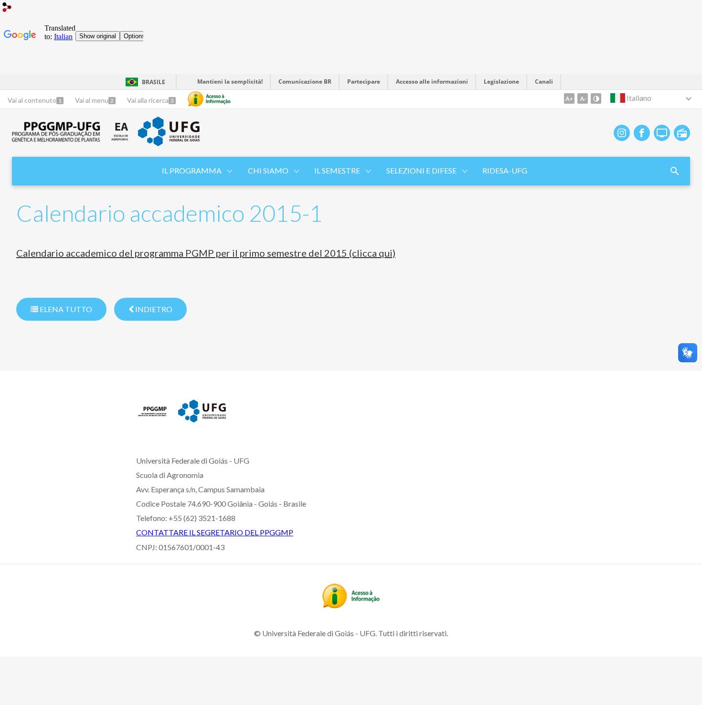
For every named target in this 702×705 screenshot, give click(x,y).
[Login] (7, 8)
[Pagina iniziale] (152, 418)
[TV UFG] (662, 133)
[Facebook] (642, 133)
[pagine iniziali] (56, 139)
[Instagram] (622, 133)
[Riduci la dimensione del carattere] (582, 98)
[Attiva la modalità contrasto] (596, 98)
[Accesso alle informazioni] (209, 99)
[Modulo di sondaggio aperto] (675, 171)
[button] (192, 171)
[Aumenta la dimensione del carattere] (569, 98)
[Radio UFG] (682, 133)
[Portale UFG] (168, 143)
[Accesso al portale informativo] (351, 605)
